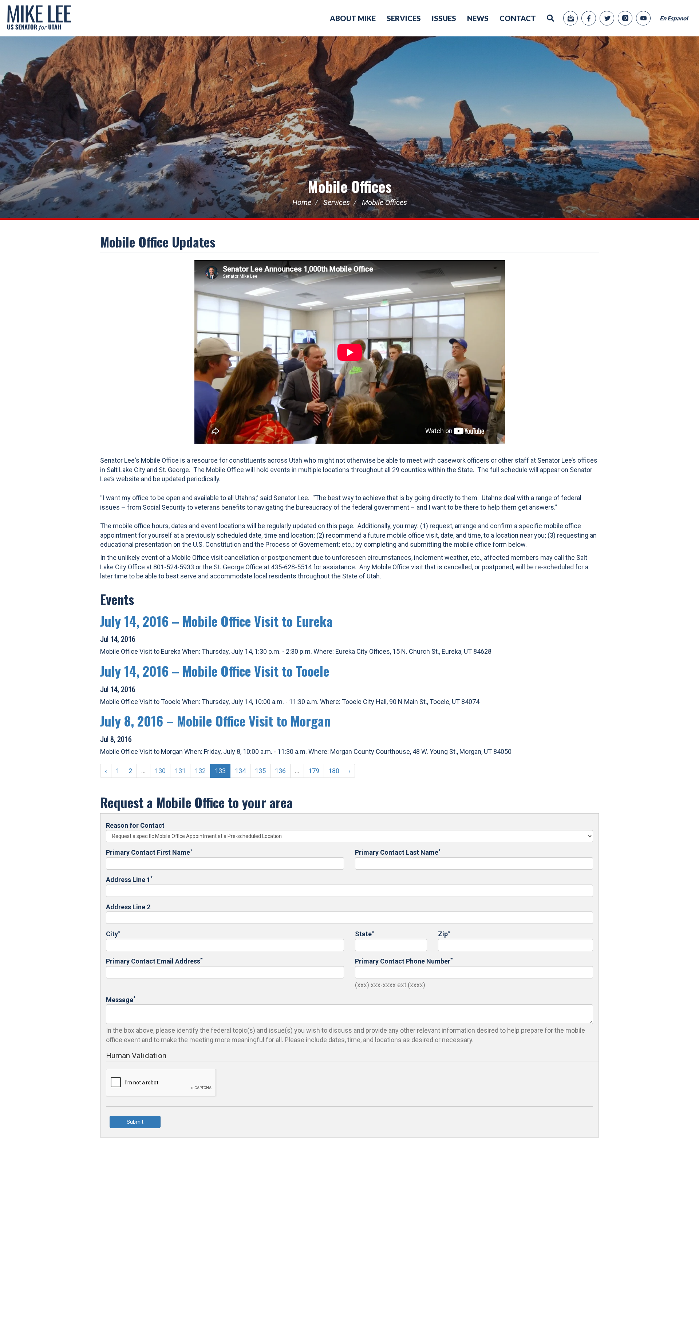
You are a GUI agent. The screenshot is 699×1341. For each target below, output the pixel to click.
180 (333, 771)
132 (200, 771)
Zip (444, 933)
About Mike (353, 18)
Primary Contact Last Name (398, 852)
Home (301, 202)
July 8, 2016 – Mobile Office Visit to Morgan (215, 720)
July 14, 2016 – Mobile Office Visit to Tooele (214, 670)
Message (120, 999)
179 (313, 771)
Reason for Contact (135, 825)
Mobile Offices (350, 186)
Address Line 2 (128, 907)
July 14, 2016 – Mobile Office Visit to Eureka (216, 620)
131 (180, 771)
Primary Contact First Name (149, 852)
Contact (517, 18)
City (113, 933)
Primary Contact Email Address (154, 961)
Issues (444, 18)
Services (404, 18)
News (478, 18)
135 (260, 771)
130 (160, 771)
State (364, 933)
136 (280, 771)
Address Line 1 (129, 879)
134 (240, 771)
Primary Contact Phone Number (404, 961)
